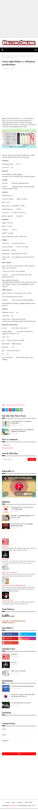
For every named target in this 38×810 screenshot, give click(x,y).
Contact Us (20, 802)
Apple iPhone (9, 405)
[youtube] (10, 642)
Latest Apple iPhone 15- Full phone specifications (21, 422)
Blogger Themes (31, 805)
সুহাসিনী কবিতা (5, 546)
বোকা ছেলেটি (5, 559)
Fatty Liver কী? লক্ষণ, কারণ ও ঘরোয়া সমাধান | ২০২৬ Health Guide (22, 508)
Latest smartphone (11, 56)
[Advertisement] (19, 19)
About (13, 802)
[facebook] (10, 634)
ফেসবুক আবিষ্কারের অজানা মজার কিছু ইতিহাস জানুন (22, 686)
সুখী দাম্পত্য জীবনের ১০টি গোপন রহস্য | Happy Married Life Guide (22, 525)
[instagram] (27, 638)
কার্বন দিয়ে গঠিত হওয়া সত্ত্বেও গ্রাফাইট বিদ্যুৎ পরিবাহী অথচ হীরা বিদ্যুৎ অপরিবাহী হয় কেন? (23, 695)
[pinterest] (10, 638)
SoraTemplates (12, 805)
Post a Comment (7, 448)
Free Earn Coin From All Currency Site (14, 585)
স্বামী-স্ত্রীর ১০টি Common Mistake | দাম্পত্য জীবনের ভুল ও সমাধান (22, 516)
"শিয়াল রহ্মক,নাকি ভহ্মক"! (8, 600)
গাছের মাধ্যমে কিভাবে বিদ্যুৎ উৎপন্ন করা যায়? (21, 703)
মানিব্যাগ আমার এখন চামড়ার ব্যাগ (9, 572)
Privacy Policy (28, 802)
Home (3, 56)
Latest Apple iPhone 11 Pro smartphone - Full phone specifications (23, 430)
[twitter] (27, 634)
